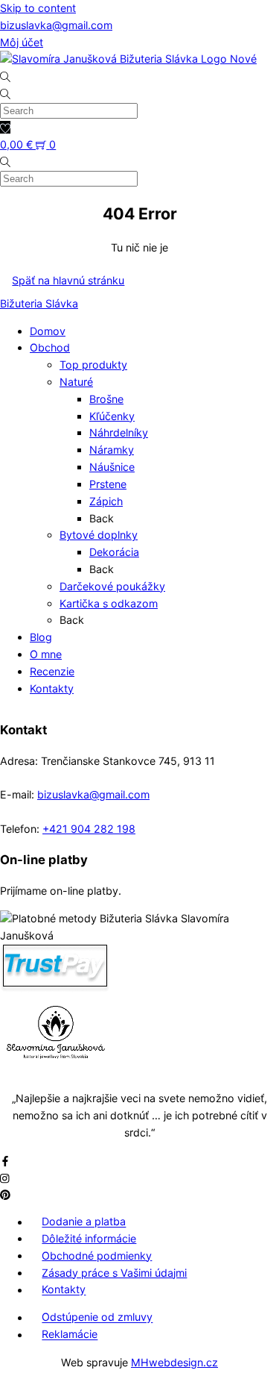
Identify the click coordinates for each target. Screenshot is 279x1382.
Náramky (111, 449)
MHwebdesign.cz (174, 1362)
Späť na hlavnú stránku (68, 280)
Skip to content (38, 7)
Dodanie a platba (84, 1222)
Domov (47, 331)
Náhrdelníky (118, 432)
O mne (46, 654)
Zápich (106, 501)
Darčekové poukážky (112, 586)
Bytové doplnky (99, 534)
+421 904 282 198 (88, 828)
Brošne (106, 399)
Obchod (50, 347)
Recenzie (52, 671)
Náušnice (112, 466)
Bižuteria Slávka (39, 303)
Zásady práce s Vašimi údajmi (114, 1272)
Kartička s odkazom (109, 603)
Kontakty (52, 688)
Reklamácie (69, 1334)
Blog (41, 637)
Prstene (107, 484)
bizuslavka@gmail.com (56, 25)
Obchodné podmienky (97, 1255)
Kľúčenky (112, 416)
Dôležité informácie (89, 1238)
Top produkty (93, 364)
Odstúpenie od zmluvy (97, 1317)
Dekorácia (114, 551)
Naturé (76, 381)
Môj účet (21, 42)
